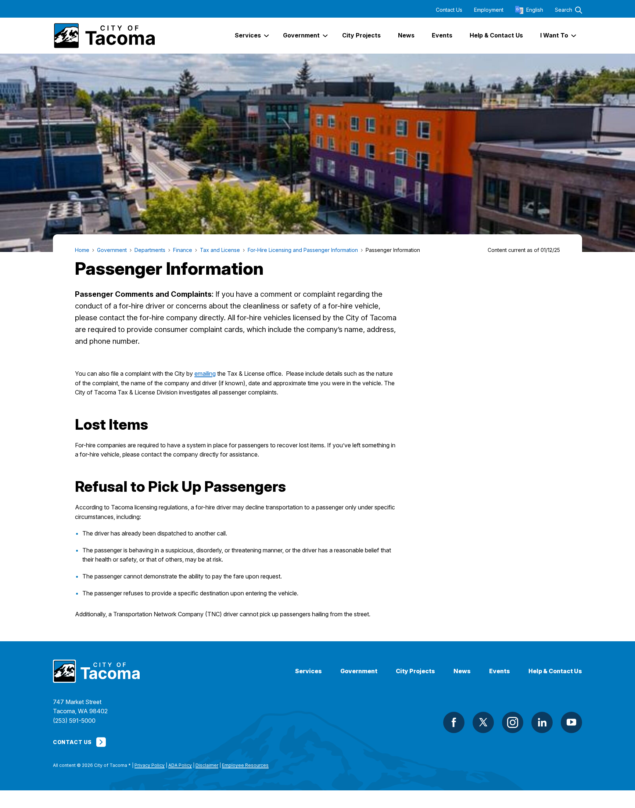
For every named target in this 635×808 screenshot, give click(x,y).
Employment (488, 10)
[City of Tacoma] (104, 35)
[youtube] (571, 722)
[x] (483, 722)
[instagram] (512, 722)
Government (358, 671)
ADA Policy (180, 765)
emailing (205, 373)
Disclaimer (206, 765)
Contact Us (449, 10)
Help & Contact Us (555, 671)
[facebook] (453, 722)
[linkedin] (542, 722)
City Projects (415, 671)
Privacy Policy (149, 765)
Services (308, 671)
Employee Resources (245, 765)
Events (499, 671)
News (462, 671)
